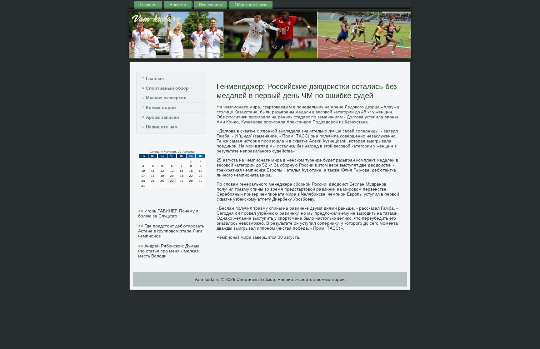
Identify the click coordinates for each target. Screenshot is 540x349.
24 (143, 180)
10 (143, 170)
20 (172, 175)
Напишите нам (162, 126)
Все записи (210, 4)
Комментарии (161, 107)
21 (181, 175)
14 (181, 170)
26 (162, 180)
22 (191, 175)
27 (172, 180)
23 (200, 175)
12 (162, 170)
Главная (148, 4)
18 (153, 175)
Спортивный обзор (167, 88)
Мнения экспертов (166, 97)
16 (200, 170)
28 (181, 180)
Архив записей (162, 117)
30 (200, 180)
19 (162, 175)
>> (141, 210)
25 (153, 180)
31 (143, 185)
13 (172, 170)
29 (191, 180)
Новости (177, 4)
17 (143, 175)
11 (152, 170)
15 (191, 170)
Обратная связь (251, 4)
